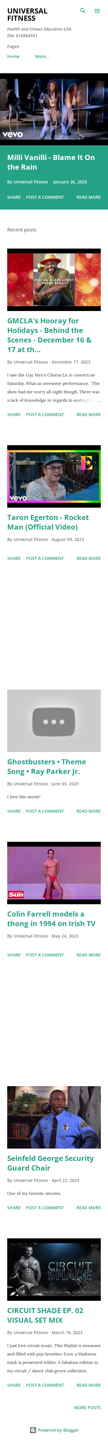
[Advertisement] (54, 626)
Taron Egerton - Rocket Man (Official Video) (48, 522)
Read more (88, 197)
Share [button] (14, 197)
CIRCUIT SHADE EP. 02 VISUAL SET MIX (45, 1315)
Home (13, 56)
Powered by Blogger (58, 1430)
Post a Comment (45, 197)
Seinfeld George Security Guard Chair (50, 1163)
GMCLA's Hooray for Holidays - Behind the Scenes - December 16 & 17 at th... (49, 335)
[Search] (82, 10)
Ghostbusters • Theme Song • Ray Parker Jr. (46, 766)
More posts (87, 1407)
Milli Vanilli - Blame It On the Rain (51, 162)
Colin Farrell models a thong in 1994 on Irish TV (51, 918)
